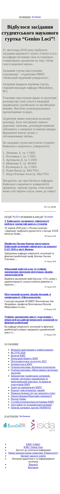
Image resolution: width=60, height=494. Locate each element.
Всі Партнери (25, 416)
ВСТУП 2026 (18, 352)
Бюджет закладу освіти (33, 455)
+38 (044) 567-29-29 (34, 479)
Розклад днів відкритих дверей (28, 390)
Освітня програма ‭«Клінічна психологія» (33, 367)
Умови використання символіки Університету (33, 453)
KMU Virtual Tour (33, 447)
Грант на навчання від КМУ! (26, 387)
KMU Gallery (33, 444)
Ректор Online (18, 399)
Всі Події (16, 216)
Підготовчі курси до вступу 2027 (29, 361)
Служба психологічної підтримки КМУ (32, 401)
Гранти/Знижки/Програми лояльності (31, 396)
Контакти (33, 467)
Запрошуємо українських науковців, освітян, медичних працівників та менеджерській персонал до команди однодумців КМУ (31, 380)
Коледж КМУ (18, 355)
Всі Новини (36, 17)
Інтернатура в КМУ (21, 364)
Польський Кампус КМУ (24, 358)
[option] (15, 425)
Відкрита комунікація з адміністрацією (32, 349)
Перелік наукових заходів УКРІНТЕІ (31, 407)
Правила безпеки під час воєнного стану (33, 393)
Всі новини (48, 216)
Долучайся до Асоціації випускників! (31, 404)
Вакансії (33, 464)
